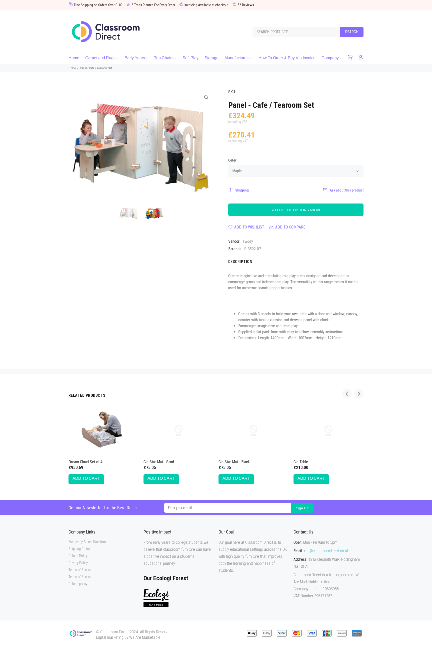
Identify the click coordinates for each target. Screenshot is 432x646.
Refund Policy (78, 556)
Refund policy (77, 584)
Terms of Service (79, 570)
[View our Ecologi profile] (156, 597)
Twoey (247, 241)
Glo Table (301, 462)
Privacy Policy (78, 563)
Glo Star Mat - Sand (159, 462)
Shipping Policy (79, 549)
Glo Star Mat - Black (234, 462)
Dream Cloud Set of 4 (85, 462)
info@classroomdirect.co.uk (326, 550)
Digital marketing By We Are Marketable (128, 637)
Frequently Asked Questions (88, 542)
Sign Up (302, 508)
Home (72, 68)
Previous (75, 145)
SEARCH (351, 32)
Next (206, 145)
